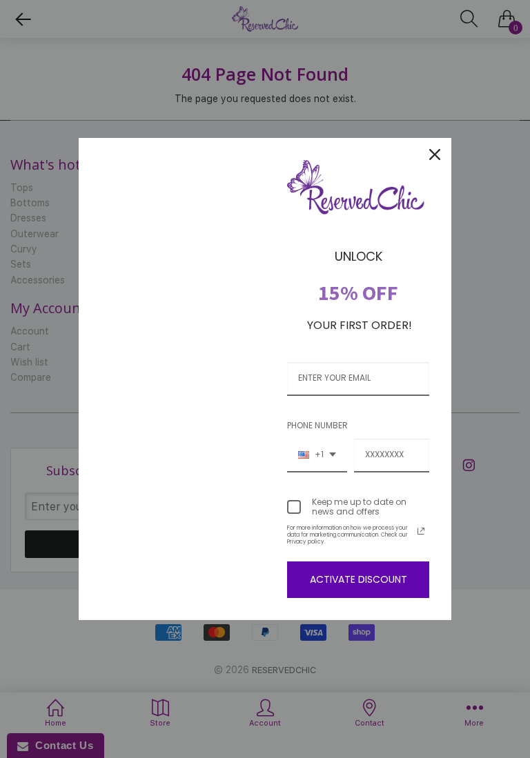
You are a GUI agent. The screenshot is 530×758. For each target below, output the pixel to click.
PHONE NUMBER (317, 425)
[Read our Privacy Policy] (421, 531)
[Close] (434, 154)
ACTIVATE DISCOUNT (358, 579)
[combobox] (317, 455)
